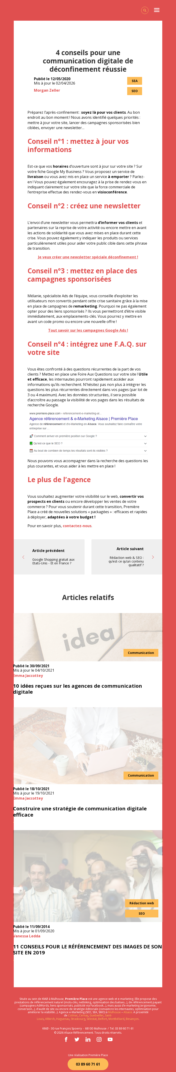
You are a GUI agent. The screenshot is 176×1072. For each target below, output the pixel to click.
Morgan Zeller (47, 90)
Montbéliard (116, 1019)
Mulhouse (114, 1012)
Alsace (128, 1012)
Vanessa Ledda (26, 936)
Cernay (83, 1015)
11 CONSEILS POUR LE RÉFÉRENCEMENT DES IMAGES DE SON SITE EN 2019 (87, 949)
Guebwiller (97, 1015)
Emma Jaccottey (28, 675)
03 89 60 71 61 (88, 1064)
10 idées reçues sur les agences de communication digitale (77, 689)
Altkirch (49, 1019)
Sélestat (92, 1019)
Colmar (73, 1015)
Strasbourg (78, 1019)
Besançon (132, 1019)
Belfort (102, 1019)
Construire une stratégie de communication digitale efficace (80, 811)
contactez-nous (77, 525)
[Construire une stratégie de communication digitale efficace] (88, 745)
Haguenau (62, 1019)
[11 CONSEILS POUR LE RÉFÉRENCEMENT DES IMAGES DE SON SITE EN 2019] (88, 876)
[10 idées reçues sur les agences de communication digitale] (88, 637)
